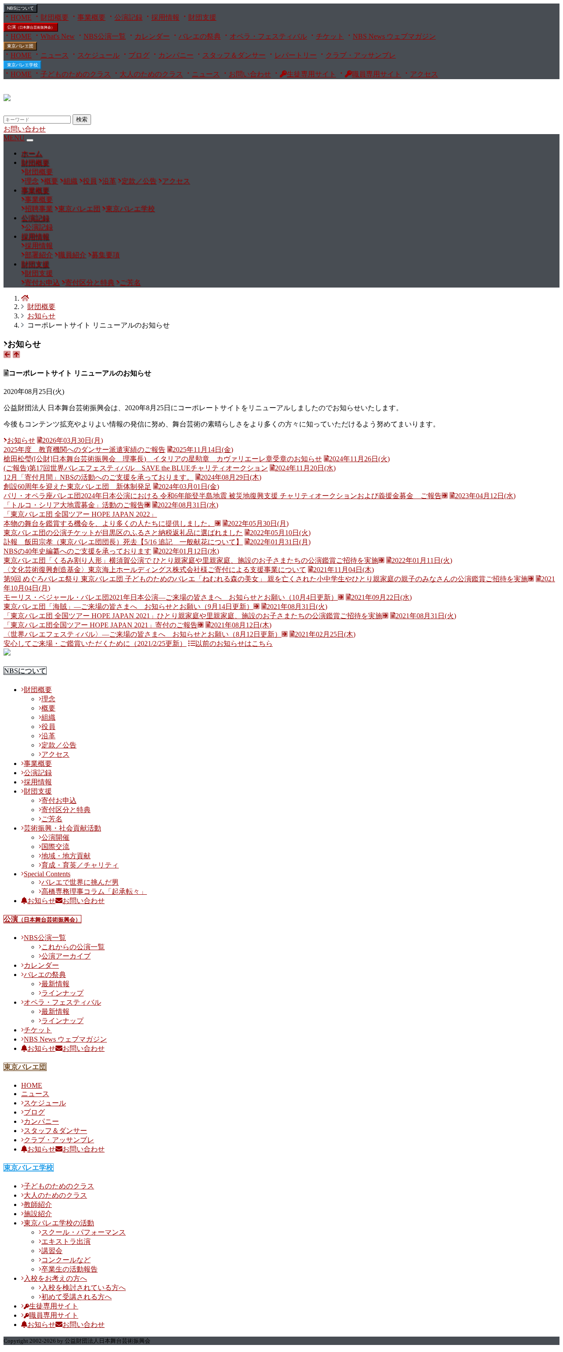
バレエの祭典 (200, 36)
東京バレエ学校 (22, 64)
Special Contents (47, 874)
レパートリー (295, 55)
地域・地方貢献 (66, 856)
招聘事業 (39, 208)
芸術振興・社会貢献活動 (62, 828)
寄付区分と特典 (89, 282)
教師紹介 (38, 1204)
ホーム (31, 153)
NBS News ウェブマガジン (394, 36)
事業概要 (91, 17)
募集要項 (105, 255)
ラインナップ (62, 993)
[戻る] (7, 354)
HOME (21, 17)
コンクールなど (66, 1260)
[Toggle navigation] (29, 140)
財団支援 (202, 17)
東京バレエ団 (20, 46)
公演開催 (55, 837)
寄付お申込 (42, 282)
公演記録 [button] (35, 218)
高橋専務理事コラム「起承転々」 (94, 891)
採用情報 (165, 17)
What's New (57, 36)
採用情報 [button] (35, 236)
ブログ (139, 55)
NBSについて (25, 670)
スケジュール (98, 55)
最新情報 (55, 984)
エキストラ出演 (66, 1241)
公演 (31, 27)
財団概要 (54, 17)
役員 (90, 181)
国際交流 (55, 846)
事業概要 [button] (35, 190)
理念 (32, 181)
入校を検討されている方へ (83, 1287)
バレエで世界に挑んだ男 (80, 882)
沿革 (109, 181)
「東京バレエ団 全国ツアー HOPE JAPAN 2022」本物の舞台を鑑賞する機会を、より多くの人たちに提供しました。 (111, 514)
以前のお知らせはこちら (234, 643)
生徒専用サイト (311, 74)
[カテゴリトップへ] (16, 354)
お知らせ (41, 316)
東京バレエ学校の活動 (59, 1223)
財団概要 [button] (35, 162)
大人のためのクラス (151, 74)
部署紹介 (39, 255)
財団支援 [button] (35, 264)
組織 (70, 181)
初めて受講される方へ (76, 1297)
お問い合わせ (250, 74)
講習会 (51, 1250)
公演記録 (128, 17)
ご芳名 (130, 282)
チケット (330, 36)
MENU (14, 138)
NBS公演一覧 (105, 36)
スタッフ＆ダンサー (234, 55)
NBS (20, 8)
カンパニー (176, 55)
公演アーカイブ (66, 956)
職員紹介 (72, 255)
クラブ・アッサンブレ (360, 55)
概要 (51, 181)
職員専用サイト (376, 74)
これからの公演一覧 (73, 947)
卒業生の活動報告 (69, 1269)
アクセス (424, 74)
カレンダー (152, 36)
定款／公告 (139, 181)
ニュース (54, 55)
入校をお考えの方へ (55, 1278)
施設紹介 (38, 1213)
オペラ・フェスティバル (268, 36)
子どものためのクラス (75, 74)
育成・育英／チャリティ (80, 865)
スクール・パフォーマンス (83, 1232)
